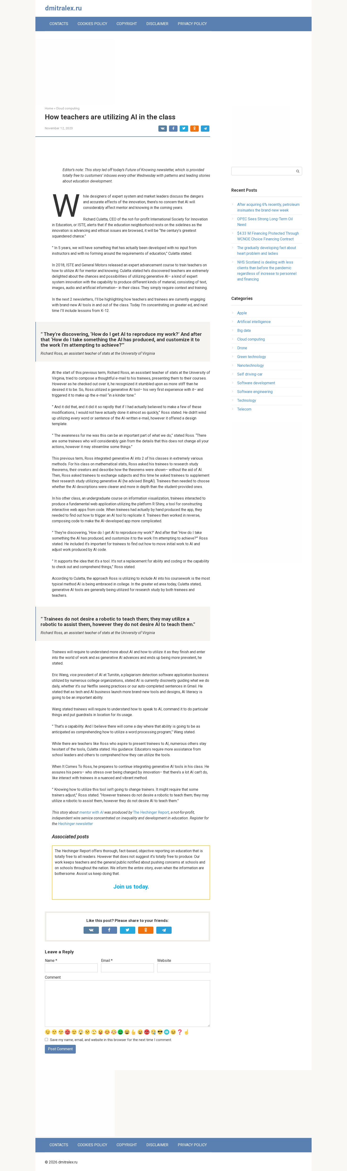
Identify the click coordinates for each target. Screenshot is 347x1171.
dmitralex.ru (63, 8)
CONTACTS (59, 24)
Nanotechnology (250, 365)
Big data (244, 330)
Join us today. (131, 886)
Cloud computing (251, 339)
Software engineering (255, 391)
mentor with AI (91, 812)
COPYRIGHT (127, 24)
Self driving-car (249, 374)
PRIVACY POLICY (192, 24)
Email (107, 960)
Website (164, 960)
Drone (242, 348)
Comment (53, 977)
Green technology (251, 356)
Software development (256, 383)
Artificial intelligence (254, 322)
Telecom (244, 409)
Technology (246, 400)
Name (51, 960)
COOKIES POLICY (92, 24)
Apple (242, 313)
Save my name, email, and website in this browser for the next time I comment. (111, 1040)
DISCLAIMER (157, 24)
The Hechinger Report (151, 812)
